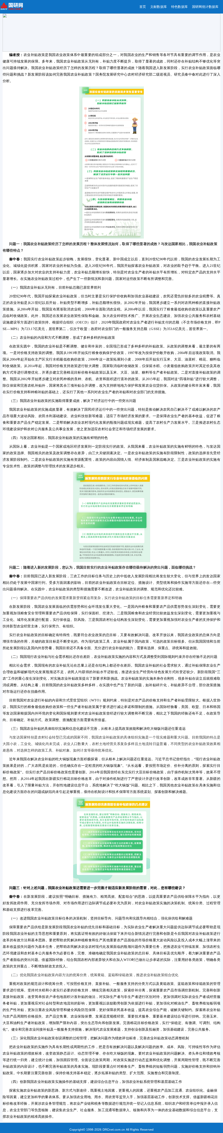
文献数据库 (158, 6)
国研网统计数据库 (205, 6)
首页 (142, 6)
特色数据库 (179, 6)
